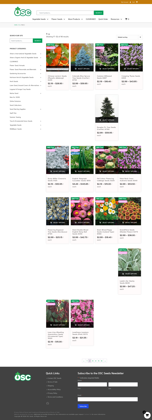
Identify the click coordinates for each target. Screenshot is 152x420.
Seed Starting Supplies (18, 109)
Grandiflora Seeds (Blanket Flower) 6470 (129, 231)
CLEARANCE (91, 19)
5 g (19, 25)
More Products (74, 19)
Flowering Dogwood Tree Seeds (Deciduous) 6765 (57, 232)
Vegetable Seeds (39, 19)
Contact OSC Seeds (54, 378)
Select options (83, 68)
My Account (125, 2)
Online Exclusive (15, 101)
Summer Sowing (15, 117)
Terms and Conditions (55, 397)
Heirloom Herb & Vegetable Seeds (22, 77)
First (79, 388)
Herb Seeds (14, 81)
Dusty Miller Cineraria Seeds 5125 (57, 179)
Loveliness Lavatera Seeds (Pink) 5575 (80, 333)
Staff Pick (13, 113)
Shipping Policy (45, 412)
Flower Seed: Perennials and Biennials (23, 69)
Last (109, 388)
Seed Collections (15, 105)
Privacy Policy (52, 393)
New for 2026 (15, 97)
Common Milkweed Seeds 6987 (104, 77)
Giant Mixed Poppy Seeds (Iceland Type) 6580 (105, 232)
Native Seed (14, 93)
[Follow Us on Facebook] (47, 403)
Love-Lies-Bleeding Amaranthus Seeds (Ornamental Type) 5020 (56, 335)
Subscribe (83, 406)
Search (99, 13)
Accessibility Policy (54, 389)
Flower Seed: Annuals (17, 65)
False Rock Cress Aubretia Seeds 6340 (128, 179)
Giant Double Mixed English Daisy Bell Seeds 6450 (80, 232)
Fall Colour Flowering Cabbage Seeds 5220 (106, 179)
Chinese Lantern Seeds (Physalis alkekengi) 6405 (57, 78)
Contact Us (87, 414)
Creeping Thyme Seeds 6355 (131, 77)
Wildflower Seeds (16, 129)
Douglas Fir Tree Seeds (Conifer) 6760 (106, 128)
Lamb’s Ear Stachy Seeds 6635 (127, 282)
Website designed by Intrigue (23, 414)
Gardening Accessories (18, 73)
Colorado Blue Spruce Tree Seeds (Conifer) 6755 (81, 78)
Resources (115, 19)
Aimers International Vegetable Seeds (23, 53)
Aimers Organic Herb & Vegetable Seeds (24, 57)
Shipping (51, 386)
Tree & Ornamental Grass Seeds (21, 121)
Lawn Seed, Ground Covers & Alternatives (24, 85)
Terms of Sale (52, 382)
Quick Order (103, 19)
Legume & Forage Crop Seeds (20, 89)
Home (15, 25)
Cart (133, 2)
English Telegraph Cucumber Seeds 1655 (81, 179)
